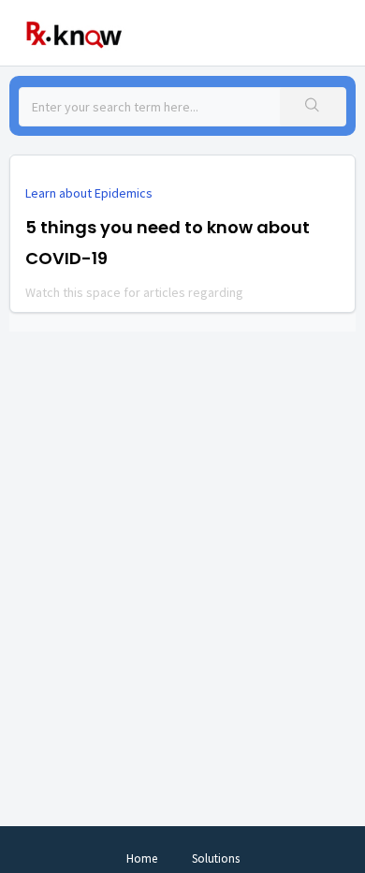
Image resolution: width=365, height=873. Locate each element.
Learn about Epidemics (89, 193)
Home (141, 858)
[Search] (312, 107)
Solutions (216, 858)
